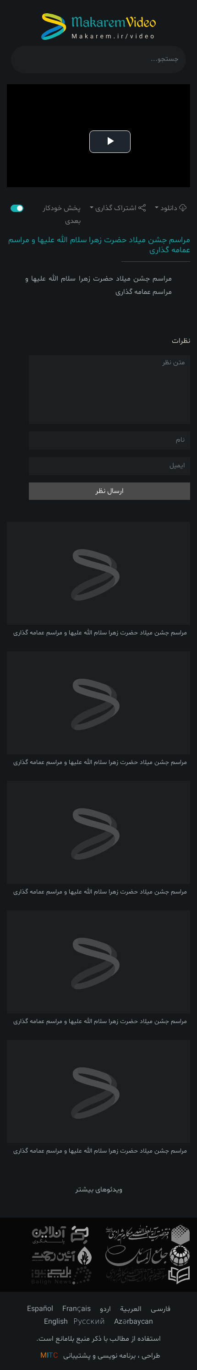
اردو (105, 1309)
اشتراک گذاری (115, 208)
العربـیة (131, 1309)
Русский (89, 1322)
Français (76, 1309)
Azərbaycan (133, 1322)
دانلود (169, 208)
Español (40, 1309)
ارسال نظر (109, 491)
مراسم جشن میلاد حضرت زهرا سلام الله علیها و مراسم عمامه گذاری (99, 245)
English (56, 1322)
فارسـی (160, 1309)
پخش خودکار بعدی (62, 215)
